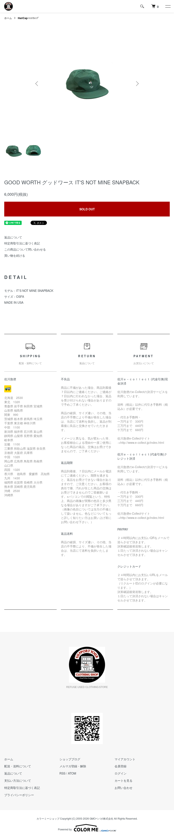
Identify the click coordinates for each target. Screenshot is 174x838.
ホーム (8, 18)
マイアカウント (125, 759)
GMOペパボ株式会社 (101, 818)
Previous (37, 83)
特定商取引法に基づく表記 (22, 243)
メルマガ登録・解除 (72, 766)
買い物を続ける (14, 255)
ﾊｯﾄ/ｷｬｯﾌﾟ (28, 18)
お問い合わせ (123, 788)
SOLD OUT (87, 209)
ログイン (120, 773)
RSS (62, 773)
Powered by (65, 829)
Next (137, 83)
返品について (13, 237)
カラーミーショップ (47, 818)
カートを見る (123, 780)
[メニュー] (167, 6)
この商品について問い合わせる (25, 249)
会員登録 (120, 766)
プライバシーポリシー (19, 795)
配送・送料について (17, 766)
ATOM (72, 773)
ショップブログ (69, 759)
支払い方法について (17, 780)
